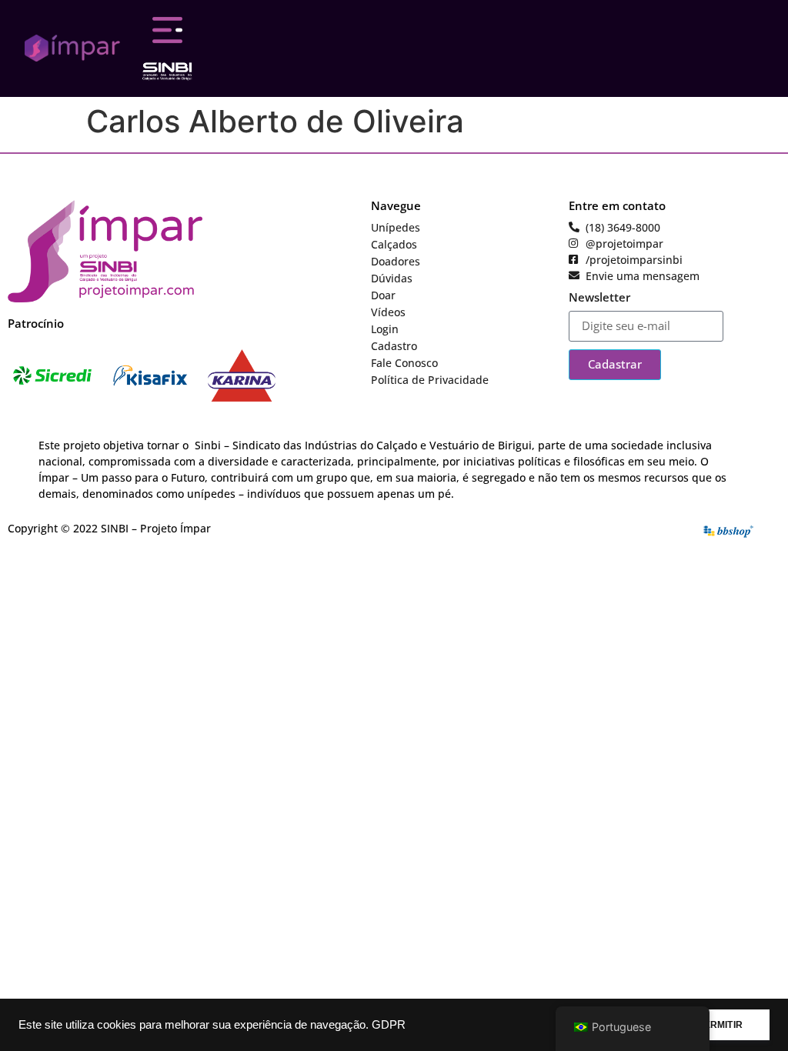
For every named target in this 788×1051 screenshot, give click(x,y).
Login (385, 329)
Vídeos (388, 312)
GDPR (389, 1025)
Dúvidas (391, 278)
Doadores (395, 261)
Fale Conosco (404, 362)
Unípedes (395, 227)
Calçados (394, 244)
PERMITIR (720, 1024)
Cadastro (394, 346)
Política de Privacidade (430, 379)
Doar (383, 295)
